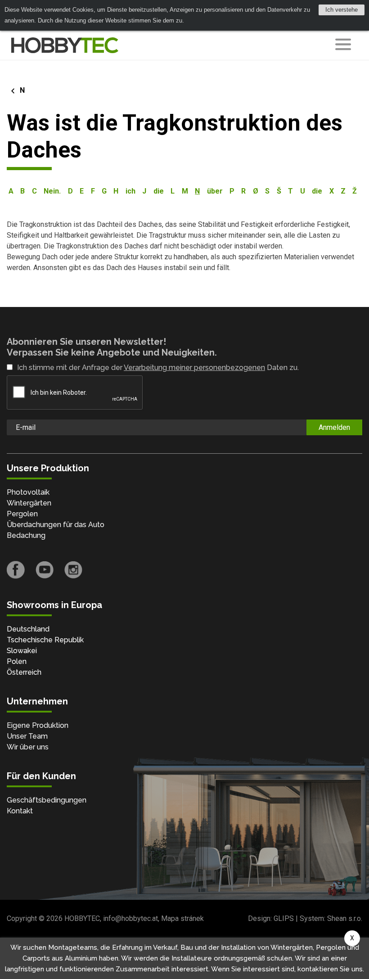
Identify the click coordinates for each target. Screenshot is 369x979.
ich (130, 191)
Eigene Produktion (37, 725)
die (158, 191)
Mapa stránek (182, 918)
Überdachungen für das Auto (55, 524)
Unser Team (27, 736)
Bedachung (26, 535)
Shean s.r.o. (344, 918)
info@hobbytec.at (130, 918)
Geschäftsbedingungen (46, 800)
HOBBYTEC (82, 918)
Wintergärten (29, 503)
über (215, 191)
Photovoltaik (28, 492)
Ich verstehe (341, 9)
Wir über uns (28, 747)
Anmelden (334, 427)
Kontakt (20, 811)
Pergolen (22, 514)
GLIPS (284, 918)
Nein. (52, 191)
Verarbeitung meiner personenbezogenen (194, 367)
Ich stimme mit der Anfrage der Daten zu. (158, 367)
